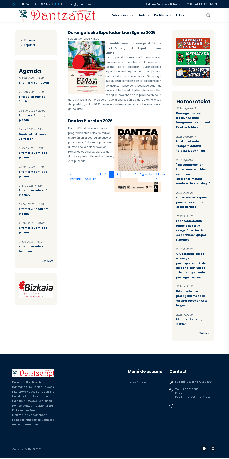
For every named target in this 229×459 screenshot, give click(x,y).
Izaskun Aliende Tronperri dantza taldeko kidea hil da (190, 146)
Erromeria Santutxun (34, 83)
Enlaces (181, 15)
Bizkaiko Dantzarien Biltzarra (163, 4)
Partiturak (161, 15)
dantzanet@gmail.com (75, 4)
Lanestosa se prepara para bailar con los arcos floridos (191, 202)
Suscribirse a (69, 186)
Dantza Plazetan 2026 (90, 121)
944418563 (191, 389)
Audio (142, 15)
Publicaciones (121, 15)
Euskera (29, 40)
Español (29, 45)
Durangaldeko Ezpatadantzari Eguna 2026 (112, 32)
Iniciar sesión (137, 382)
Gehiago (47, 261)
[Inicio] (57, 15)
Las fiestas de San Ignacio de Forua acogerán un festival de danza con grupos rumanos (191, 230)
